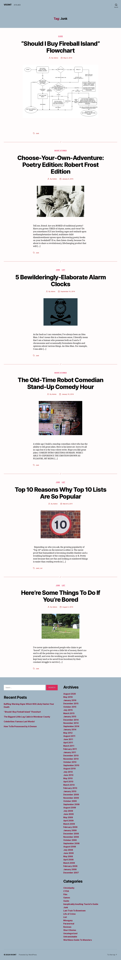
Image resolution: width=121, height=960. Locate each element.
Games (66, 897)
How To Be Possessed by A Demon (20, 726)
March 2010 (68, 785)
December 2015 (70, 703)
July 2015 (68, 710)
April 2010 (68, 781)
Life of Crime (69, 914)
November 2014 (71, 723)
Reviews (67, 927)
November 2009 (71, 798)
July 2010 (68, 772)
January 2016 (69, 700)
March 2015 (68, 713)
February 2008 (70, 866)
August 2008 (69, 846)
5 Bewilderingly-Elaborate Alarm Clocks (60, 280)
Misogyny (68, 920)
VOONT (8, 5)
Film (65, 894)
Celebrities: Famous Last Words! (19, 721)
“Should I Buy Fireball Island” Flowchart (60, 47)
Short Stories (60, 150)
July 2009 (68, 811)
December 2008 (71, 833)
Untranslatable (70, 936)
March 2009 (69, 824)
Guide (60, 36)
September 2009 (71, 804)
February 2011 (70, 749)
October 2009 (70, 801)
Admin (56, 58)
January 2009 (70, 830)
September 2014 (71, 726)
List (63, 270)
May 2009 (68, 817)
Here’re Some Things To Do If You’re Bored (60, 596)
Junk (37, 133)
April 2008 (68, 859)
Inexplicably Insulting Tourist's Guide (80, 904)
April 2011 (68, 742)
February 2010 (70, 788)
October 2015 (69, 707)
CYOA (66, 891)
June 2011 (68, 739)
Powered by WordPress (28, 955)
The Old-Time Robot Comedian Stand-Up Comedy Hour (60, 383)
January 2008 (70, 869)
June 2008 (68, 853)
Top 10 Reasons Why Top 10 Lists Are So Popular (60, 493)
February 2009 (70, 827)
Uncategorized (70, 933)
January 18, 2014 (68, 394)
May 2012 (68, 733)
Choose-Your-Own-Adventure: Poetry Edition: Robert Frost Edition (60, 164)
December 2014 (71, 720)
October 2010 (69, 762)
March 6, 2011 (68, 504)
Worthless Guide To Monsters (77, 940)
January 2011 (69, 752)
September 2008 (71, 843)
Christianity (68, 888)
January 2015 (69, 716)
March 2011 (68, 746)
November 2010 (71, 759)
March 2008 (69, 863)
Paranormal (68, 923)
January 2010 (69, 791)
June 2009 (68, 814)
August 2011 (69, 736)
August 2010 (69, 768)
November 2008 (71, 837)
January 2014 (69, 729)
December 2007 (71, 872)
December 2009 (71, 794)
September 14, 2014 (68, 291)
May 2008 (68, 856)
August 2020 (69, 694)
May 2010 (68, 778)
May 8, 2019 (67, 58)
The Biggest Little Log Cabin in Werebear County (27, 717)
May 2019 (68, 697)
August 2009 (69, 807)
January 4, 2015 (67, 179)
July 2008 (68, 850)
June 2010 (68, 775)
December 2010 (71, 755)
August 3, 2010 (67, 607)
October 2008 (70, 840)
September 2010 (71, 765)
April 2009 (68, 820)
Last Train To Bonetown (74, 910)
